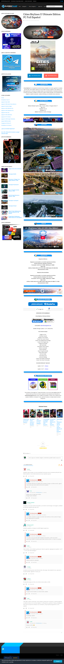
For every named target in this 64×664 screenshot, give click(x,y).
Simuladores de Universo (6, 125)
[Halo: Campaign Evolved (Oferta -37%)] (4, 193)
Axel (37, 558)
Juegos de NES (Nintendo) (6, 114)
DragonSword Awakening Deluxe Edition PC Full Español (15, 217)
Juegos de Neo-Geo (5, 112)
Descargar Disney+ (13, 205)
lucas (37, 481)
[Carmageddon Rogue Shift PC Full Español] (46, 417)
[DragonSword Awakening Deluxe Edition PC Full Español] (4, 219)
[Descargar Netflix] (4, 177)
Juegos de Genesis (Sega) (6, 106)
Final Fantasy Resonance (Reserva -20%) (14, 196)
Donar (2, 97)
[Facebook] (60, 1)
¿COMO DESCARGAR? (28, 1)
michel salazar (38, 514)
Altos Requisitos (27, 20)
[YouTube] (62, 1)
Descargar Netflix (12, 174)
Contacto (57, 655)
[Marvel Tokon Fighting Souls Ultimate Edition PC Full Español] (4, 214)
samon (37, 589)
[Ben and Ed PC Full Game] (12, 162)
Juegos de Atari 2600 (5, 102)
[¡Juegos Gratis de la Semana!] (4, 171)
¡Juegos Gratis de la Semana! (15, 168)
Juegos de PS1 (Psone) (6, 116)
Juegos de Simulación (35, 20)
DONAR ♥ (34, 1)
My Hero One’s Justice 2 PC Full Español (32, 422)
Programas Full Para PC (6, 123)
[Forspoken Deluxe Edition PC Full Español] (53, 417)
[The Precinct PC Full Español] (40, 417)
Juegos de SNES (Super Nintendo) (8, 119)
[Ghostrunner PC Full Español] (26, 417)
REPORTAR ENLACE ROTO (5, 1)
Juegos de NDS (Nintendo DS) (7, 110)
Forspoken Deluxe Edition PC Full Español (52, 422)
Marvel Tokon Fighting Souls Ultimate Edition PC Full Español (15, 212)
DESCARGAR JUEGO (35, 75)
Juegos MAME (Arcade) (6, 121)
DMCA (62, 655)
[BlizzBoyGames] (9, 7)
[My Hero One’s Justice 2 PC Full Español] (33, 417)
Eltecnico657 (38, 535)
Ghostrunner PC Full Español (26, 421)
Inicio (20, 6)
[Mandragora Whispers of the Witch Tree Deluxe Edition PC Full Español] (60, 417)
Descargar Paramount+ (14, 184)
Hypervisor (40, 6)
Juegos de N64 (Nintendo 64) (7, 108)
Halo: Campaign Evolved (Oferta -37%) (14, 190)
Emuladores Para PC (5, 99)
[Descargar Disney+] (4, 209)
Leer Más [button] (11, 662)
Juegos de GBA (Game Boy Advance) (8, 104)
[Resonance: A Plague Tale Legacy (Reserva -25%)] (4, 182)
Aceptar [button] (58, 661)
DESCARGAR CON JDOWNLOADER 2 (17, 1)
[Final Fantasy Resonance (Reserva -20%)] (4, 198)
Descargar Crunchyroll (13, 200)
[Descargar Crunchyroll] (4, 203)
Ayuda (45, 6)
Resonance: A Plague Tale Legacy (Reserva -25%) (14, 180)
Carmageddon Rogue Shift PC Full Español (46, 422)
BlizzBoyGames (39, 492)
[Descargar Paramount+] (4, 187)
